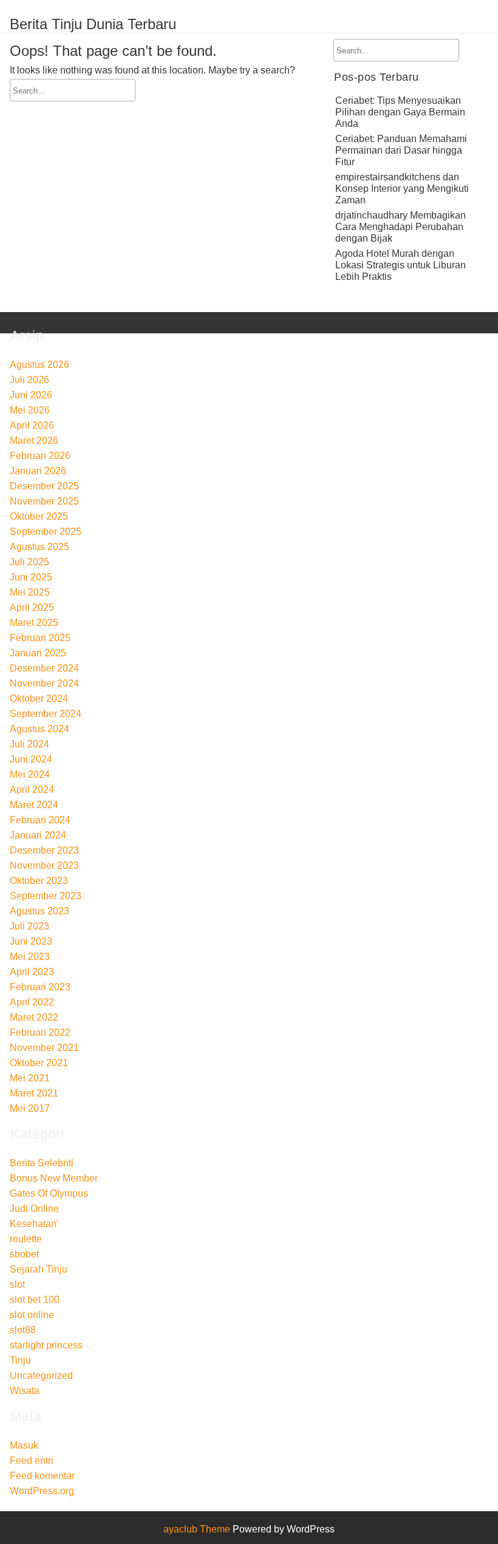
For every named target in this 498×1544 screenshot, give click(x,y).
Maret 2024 (34, 805)
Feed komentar (42, 1475)
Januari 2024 (38, 835)
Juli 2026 (29, 380)
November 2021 (44, 1047)
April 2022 (32, 1002)
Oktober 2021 (39, 1063)
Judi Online (34, 1208)
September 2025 (45, 531)
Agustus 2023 (39, 911)
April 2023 (32, 972)
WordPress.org (42, 1491)
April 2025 (32, 607)
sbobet (24, 1254)
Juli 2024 (29, 744)
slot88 (23, 1330)
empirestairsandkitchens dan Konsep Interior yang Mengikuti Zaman (402, 188)
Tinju (20, 1360)
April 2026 (32, 425)
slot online (32, 1315)
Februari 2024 (40, 820)
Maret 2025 (34, 622)
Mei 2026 (30, 410)
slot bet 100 (35, 1299)
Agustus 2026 (39, 364)
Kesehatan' (34, 1223)
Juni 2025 (31, 577)
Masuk (24, 1445)
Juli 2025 (29, 562)
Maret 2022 (34, 1017)
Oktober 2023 (39, 880)
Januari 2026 (38, 471)
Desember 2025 (44, 486)
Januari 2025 (38, 653)
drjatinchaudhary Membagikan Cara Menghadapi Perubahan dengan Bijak (400, 226)
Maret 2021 (34, 1093)
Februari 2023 (40, 987)
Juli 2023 (29, 926)
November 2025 (44, 501)
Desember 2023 (44, 850)
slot (17, 1284)
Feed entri (31, 1460)
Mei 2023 (30, 956)
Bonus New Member (54, 1178)
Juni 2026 (31, 395)
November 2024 (44, 683)
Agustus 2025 (39, 547)
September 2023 (45, 896)
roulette (26, 1239)
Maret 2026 (34, 440)
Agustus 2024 (39, 729)
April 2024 (32, 789)
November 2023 (44, 865)
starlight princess (46, 1345)
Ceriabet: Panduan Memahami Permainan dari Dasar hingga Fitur (401, 150)
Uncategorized (41, 1375)
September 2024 (45, 713)
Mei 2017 (30, 1108)
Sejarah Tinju (38, 1269)
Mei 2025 (30, 592)
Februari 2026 (40, 455)
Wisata (24, 1390)
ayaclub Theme (198, 1529)
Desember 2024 (44, 668)
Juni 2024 (31, 759)
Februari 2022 (40, 1032)
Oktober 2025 (39, 516)
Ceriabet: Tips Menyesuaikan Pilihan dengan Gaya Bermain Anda (400, 112)
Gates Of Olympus (49, 1193)
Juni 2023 (31, 941)
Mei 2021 (30, 1078)
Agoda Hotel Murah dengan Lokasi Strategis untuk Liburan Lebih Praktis (400, 265)
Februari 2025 (40, 638)
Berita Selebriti (41, 1163)
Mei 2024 (30, 774)
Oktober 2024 (39, 698)
